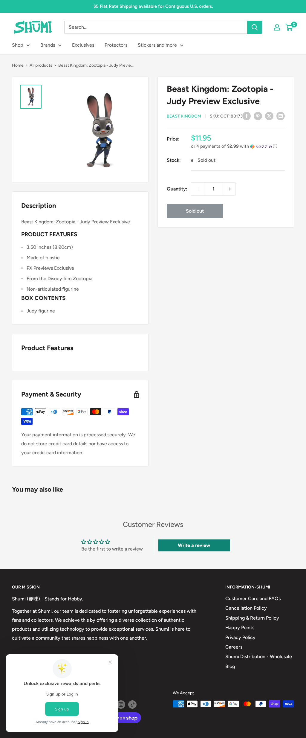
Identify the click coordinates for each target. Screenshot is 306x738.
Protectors (116, 45)
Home (18, 65)
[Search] (254, 27)
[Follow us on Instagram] (121, 704)
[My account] (277, 27)
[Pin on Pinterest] (258, 115)
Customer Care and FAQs (253, 598)
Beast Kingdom (184, 116)
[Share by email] (280, 115)
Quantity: (177, 189)
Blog (230, 666)
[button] (238, 146)
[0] (289, 27)
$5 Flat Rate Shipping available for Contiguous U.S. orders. (153, 6)
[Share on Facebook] (246, 115)
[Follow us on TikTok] (132, 704)
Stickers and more (157, 45)
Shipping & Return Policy (252, 618)
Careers (233, 647)
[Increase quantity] (229, 189)
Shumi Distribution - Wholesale (258, 656)
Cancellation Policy (246, 608)
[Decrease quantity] (197, 189)
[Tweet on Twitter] (269, 115)
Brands (47, 45)
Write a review (194, 545)
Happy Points (239, 627)
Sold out (195, 211)
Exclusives (83, 45)
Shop (17, 45)
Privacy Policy (240, 637)
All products (41, 65)
